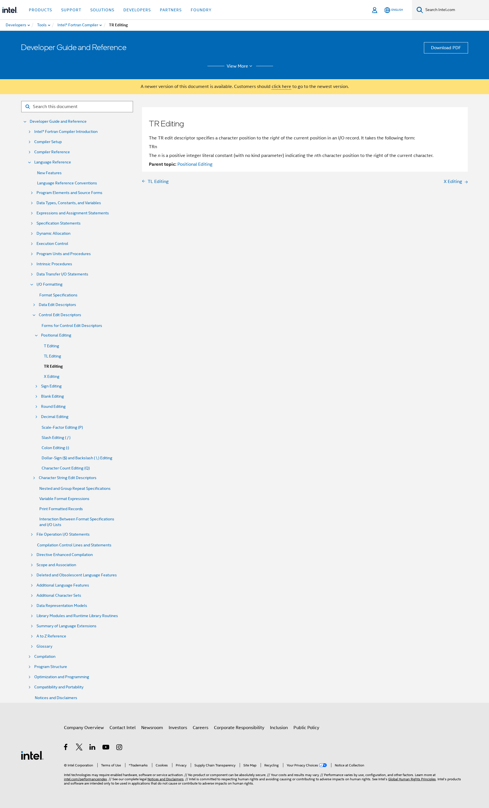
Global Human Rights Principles (412, 779)
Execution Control (52, 243)
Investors (178, 728)
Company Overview (84, 728)
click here (281, 86)
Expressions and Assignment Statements (73, 213)
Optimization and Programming (61, 677)
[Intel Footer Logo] (32, 755)
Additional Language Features (63, 585)
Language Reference (52, 162)
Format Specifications (58, 295)
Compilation (44, 656)
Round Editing (53, 406)
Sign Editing (51, 386)
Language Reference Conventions (67, 183)
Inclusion (279, 728)
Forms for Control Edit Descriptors (72, 325)
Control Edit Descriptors (60, 315)
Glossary (44, 646)
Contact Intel (123, 728)
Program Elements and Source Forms (69, 192)
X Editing (51, 376)
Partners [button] (171, 9)
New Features (49, 172)
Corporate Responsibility (239, 728)
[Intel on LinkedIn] (92, 748)
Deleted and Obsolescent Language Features (77, 575)
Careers (200, 728)
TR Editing (53, 366)
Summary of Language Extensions (66, 626)
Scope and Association (56, 565)
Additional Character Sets (59, 595)
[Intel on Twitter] (79, 748)
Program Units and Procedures (64, 253)
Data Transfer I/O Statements (62, 274)
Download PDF (446, 48)
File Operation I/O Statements (63, 534)
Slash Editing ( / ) (56, 437)
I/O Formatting (50, 284)
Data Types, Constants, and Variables (69, 203)
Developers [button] (137, 9)
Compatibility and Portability (58, 687)
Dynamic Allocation (53, 233)
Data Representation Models (62, 605)
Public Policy (306, 728)
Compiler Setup (48, 141)
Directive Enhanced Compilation (65, 554)
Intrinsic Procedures (54, 264)
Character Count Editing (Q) (66, 468)
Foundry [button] (201, 9)
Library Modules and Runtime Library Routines (77, 615)
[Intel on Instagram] (119, 748)
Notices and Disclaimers (56, 697)
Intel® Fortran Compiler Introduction (66, 131)
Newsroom (152, 728)
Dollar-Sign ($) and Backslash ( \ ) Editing (77, 457)
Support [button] (71, 9)
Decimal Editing (54, 416)
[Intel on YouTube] (106, 748)
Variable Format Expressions (64, 498)
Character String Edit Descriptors (67, 477)
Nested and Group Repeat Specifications (75, 488)
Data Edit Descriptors (57, 304)
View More (237, 66)
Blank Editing (52, 396)
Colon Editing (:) (55, 447)
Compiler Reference (52, 152)
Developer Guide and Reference (58, 121)
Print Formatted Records (61, 508)
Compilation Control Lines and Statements (74, 545)
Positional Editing (56, 335)
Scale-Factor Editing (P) (62, 427)
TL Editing (52, 356)
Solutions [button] (102, 9)
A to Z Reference (51, 636)
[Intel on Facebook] (66, 748)
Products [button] (40, 9)
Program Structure (50, 666)
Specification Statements (59, 223)
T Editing (51, 345)
